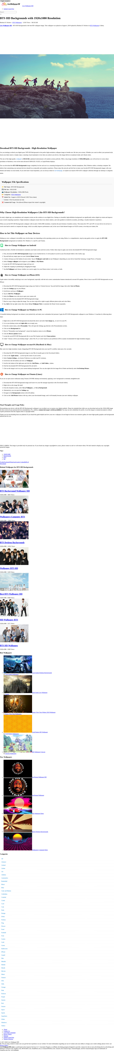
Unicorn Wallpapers (10, 753)
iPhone (3, 952)
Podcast (3, 993)
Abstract (3, 862)
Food (2, 929)
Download (3, 463)
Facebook (7, 462)
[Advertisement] (53, 40)
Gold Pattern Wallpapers (12, 734)
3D (2, 858)
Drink (3, 916)
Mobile (3, 964)
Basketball (4, 881)
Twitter (2, 462)
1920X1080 (7, 454)
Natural (3, 977)
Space (3, 1009)
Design (3, 913)
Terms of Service (8, 1039)
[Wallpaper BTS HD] (14, 564)
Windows (4, 1022)
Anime (3, 868)
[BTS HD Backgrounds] (57, 86)
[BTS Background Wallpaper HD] (14, 487)
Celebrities (4, 894)
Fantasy (3, 920)
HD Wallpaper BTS (9, 620)
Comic (3, 900)
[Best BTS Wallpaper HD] (14, 590)
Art (2, 871)
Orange (3, 987)
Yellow (3, 1025)
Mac (2, 958)
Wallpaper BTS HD (9, 568)
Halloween (4, 948)
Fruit (2, 936)
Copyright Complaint (9, 1032)
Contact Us (7, 1031)
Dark (2, 910)
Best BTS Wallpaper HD (11, 594)
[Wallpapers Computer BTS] (14, 513)
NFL (2, 981)
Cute (2, 907)
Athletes (3, 875)
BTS (5, 457)
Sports (3, 1013)
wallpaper (19, 159)
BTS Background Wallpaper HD (15, 491)
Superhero (4, 1016)
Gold (2, 942)
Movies (3, 971)
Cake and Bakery (6, 891)
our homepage (58, 170)
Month (3, 968)
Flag (2, 923)
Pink (2, 990)
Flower (3, 926)
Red (2, 1003)
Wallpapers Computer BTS (12, 517)
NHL (2, 984)
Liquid (3, 955)
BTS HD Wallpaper (9, 645)
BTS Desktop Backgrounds (12, 542)
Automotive (4, 878)
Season (3, 1006)
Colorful (3, 897)
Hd (4, 459)
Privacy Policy (8, 1034)
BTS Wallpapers (17, 22)
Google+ (18, 462)
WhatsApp (13, 462)
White (3, 1019)
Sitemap (6, 1036)
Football (3, 932)
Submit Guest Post (9, 9)
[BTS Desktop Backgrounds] (14, 538)
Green (3, 945)
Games (7, 694)
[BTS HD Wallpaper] (14, 641)
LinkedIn (23, 462)
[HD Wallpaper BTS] (14, 616)
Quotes (3, 1000)
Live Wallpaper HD (27, 6)
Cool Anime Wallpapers (12, 674)
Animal (3, 865)
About (5, 1029)
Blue (2, 887)
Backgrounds (7, 456)
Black (3, 884)
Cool (2, 903)
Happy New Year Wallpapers (13, 714)
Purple (3, 997)
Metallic (3, 961)
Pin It (27, 462)
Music (3, 974)
